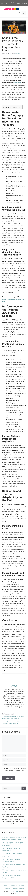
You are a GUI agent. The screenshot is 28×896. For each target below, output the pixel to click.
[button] (19, 13)
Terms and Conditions (18, 888)
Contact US (14, 885)
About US (6, 885)
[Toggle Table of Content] (19, 107)
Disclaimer (13, 2)
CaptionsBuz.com (13, 891)
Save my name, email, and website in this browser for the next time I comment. (15, 770)
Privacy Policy (7, 888)
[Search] (24, 788)
